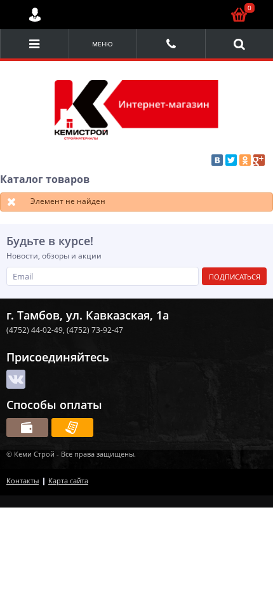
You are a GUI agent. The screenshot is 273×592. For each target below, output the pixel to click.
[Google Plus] (259, 160)
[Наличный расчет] (27, 427)
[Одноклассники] (245, 160)
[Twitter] (231, 160)
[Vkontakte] (15, 379)
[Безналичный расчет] (72, 427)
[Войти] (35, 14)
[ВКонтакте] (217, 160)
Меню (102, 43)
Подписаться (234, 276)
